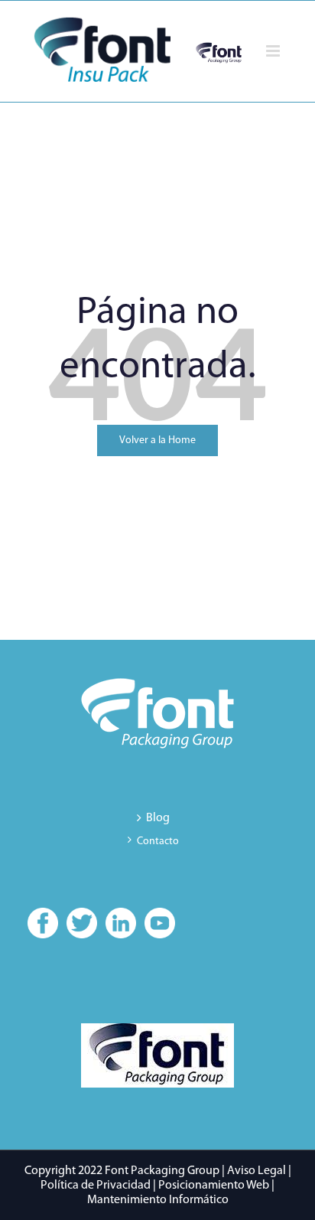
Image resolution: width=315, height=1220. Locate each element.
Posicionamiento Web (213, 1185)
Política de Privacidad (96, 1185)
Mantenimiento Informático (158, 1200)
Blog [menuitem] (158, 818)
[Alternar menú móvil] (274, 51)
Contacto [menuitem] (158, 841)
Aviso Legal (256, 1171)
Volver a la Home (157, 440)
